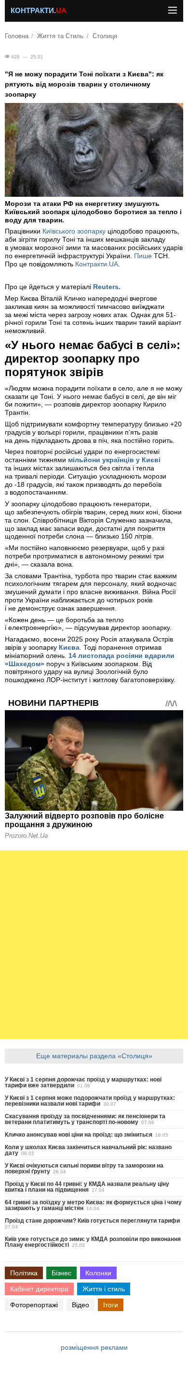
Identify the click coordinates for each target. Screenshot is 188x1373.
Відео (80, 1305)
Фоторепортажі (34, 1305)
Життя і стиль (103, 1289)
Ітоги (110, 1305)
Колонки (98, 1273)
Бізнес (61, 1273)
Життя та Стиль (60, 36)
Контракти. (39, 11)
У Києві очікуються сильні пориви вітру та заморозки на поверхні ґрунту (84, 1168)
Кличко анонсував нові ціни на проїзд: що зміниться (78, 1134)
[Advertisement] (94, 944)
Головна (16, 36)
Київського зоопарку (74, 231)
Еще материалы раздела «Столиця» (94, 1056)
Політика (24, 1273)
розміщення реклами (94, 1347)
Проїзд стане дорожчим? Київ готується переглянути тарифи (92, 1220)
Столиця (105, 36)
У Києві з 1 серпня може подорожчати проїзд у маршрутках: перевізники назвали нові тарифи (90, 1101)
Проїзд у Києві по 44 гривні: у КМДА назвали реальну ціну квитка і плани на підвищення (87, 1187)
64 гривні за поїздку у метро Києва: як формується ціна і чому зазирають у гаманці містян (93, 1205)
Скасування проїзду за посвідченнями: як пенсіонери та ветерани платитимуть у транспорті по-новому (85, 1119)
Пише (143, 256)
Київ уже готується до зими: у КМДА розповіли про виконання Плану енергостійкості (93, 1242)
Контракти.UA (96, 264)
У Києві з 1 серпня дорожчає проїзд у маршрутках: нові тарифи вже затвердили (83, 1082)
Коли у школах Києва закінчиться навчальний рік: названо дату (88, 1150)
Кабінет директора (39, 1289)
